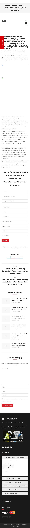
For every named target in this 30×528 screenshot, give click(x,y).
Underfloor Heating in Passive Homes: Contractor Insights (19, 344)
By (13, 247)
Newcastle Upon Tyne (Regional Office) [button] (15, 486)
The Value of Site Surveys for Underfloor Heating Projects (19, 326)
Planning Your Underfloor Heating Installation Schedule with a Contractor (20, 335)
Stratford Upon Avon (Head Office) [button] (14, 457)
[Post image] (6, 301)
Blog (4, 20)
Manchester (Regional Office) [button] (12, 482)
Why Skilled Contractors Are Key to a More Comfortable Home (19, 308)
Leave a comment (15, 248)
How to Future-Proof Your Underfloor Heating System (18, 317)
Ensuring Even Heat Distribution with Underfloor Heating (19, 299)
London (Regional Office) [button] (11, 490)
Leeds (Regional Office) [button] (11, 493)
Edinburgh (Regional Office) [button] (12, 478)
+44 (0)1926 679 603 (8, 473)
